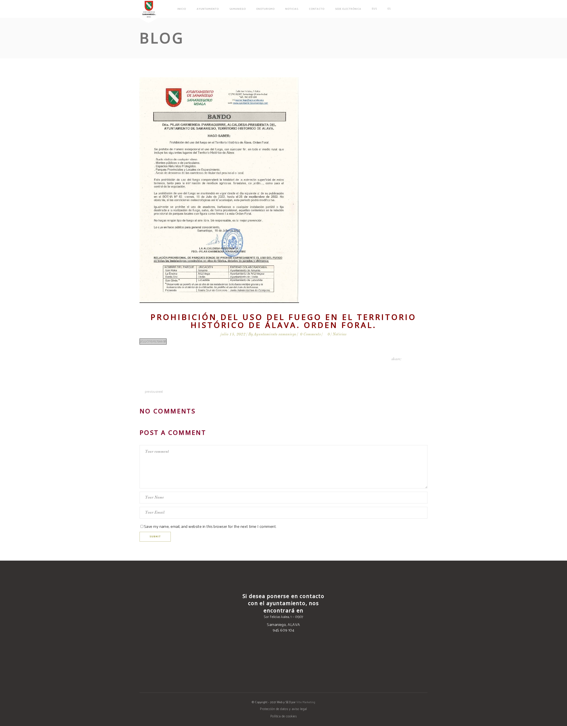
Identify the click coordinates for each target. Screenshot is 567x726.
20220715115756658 (153, 341)
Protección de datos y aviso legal (283, 709)
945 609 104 (283, 630)
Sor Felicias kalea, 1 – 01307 (283, 617)
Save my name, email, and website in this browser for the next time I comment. (210, 526)
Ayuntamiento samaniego (275, 334)
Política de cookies (283, 716)
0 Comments (310, 334)
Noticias (339, 334)
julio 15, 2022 (232, 334)
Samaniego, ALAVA (283, 624)
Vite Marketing (305, 702)
